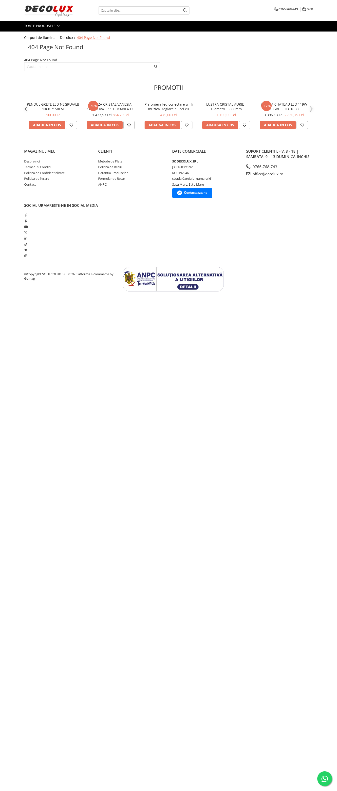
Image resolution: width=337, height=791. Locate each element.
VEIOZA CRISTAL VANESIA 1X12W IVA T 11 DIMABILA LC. (111, 106)
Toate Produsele (40, 25)
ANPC (102, 184)
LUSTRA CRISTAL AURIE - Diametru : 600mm (226, 106)
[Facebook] (25, 215)
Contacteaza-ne (195, 192)
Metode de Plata (110, 161)
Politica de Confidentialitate (44, 173)
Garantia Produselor (113, 173)
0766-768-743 (264, 166)
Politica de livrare (36, 178)
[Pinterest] (25, 221)
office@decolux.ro (267, 173)
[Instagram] (25, 256)
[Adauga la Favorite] (71, 125)
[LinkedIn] (25, 238)
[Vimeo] (25, 250)
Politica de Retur (110, 167)
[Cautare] (185, 10)
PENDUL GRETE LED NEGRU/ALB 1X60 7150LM (53, 106)
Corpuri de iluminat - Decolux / (50, 37)
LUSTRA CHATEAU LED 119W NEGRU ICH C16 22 (284, 106)
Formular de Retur (111, 178)
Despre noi (32, 161)
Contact (30, 184)
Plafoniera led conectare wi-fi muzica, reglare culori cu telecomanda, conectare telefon (168, 106)
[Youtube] (25, 227)
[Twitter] (25, 232)
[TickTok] (25, 244)
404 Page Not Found (93, 37)
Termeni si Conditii (37, 167)
